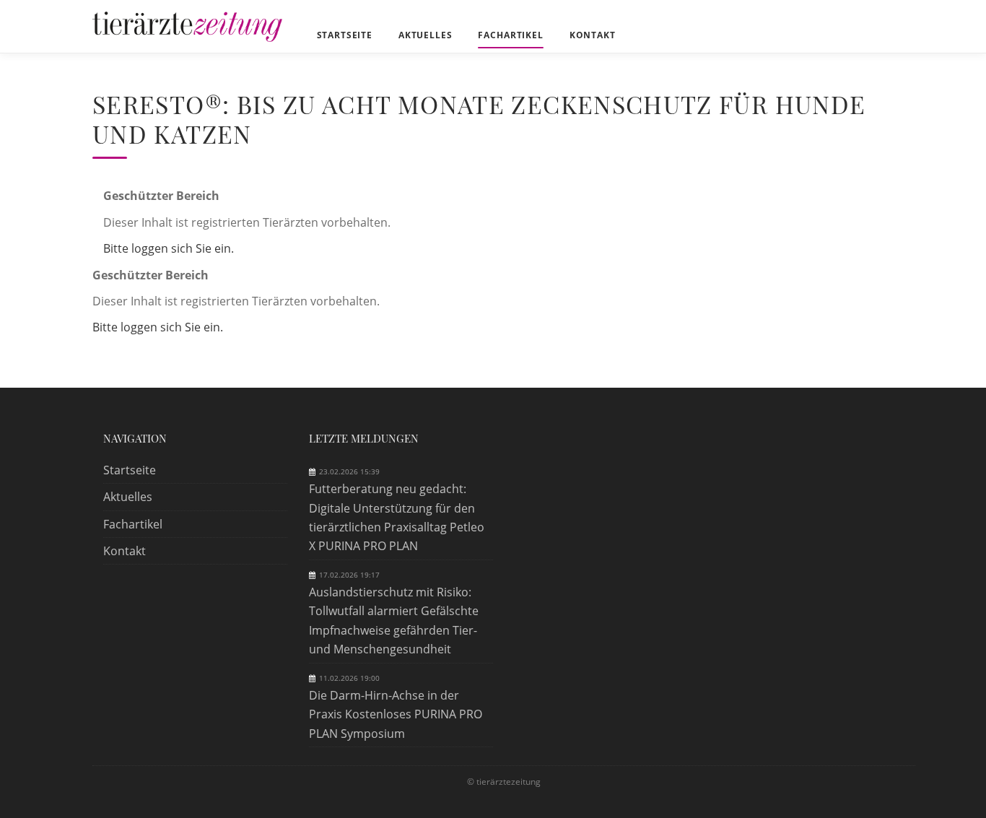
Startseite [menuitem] (344, 35)
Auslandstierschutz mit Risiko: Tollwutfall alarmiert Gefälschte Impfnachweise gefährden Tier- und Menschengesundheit (394, 620)
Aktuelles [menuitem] (425, 35)
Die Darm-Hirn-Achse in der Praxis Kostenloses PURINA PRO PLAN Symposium (395, 714)
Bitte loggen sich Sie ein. (168, 248)
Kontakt (124, 551)
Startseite (129, 470)
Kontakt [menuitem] (593, 35)
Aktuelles (127, 497)
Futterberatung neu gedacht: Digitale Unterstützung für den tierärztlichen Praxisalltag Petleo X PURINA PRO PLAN (396, 517)
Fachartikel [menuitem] (510, 35)
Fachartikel (132, 524)
